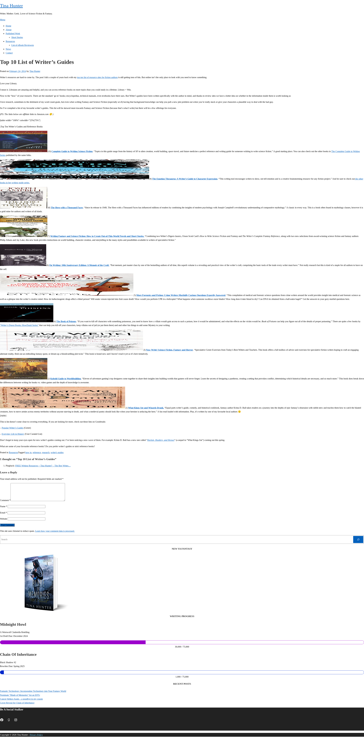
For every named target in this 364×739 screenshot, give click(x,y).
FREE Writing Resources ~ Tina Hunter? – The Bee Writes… (43, 465)
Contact (9, 53)
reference (37, 452)
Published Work (13, 33)
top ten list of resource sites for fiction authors (97, 77)
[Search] (358, 539)
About (8, 29)
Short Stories (17, 37)
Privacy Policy (36, 735)
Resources (10, 41)
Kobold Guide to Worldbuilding (65, 378)
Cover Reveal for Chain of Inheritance (17, 703)
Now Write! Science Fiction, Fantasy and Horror (169, 350)
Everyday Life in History (13, 434)
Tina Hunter (11, 5)
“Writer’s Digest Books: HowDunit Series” (19, 325)
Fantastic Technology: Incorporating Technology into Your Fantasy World (33, 691)
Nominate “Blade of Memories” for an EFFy (20, 695)
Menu (2, 19)
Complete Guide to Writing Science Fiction (72, 151)
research (45, 452)
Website (3, 519)
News (8, 49)
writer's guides (57, 452)
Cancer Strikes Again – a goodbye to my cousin (21, 699)
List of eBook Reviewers (22, 45)
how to (28, 452)
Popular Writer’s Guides (12, 428)
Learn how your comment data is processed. (55, 531)
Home (8, 26)
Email (3, 512)
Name (3, 506)
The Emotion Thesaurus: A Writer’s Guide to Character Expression (184, 179)
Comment (5, 500)
